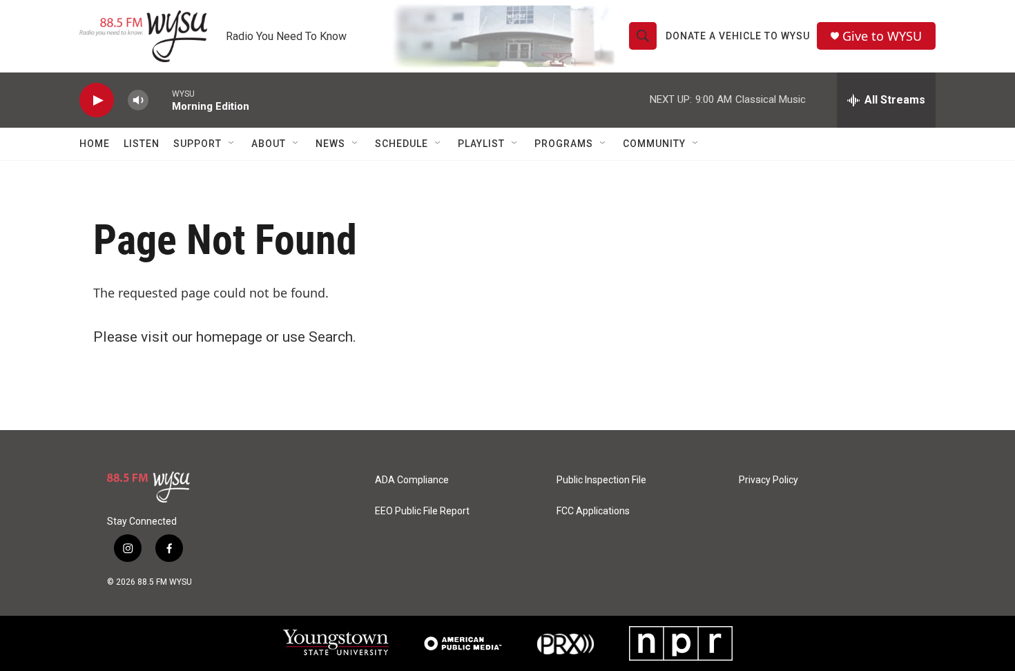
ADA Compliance (412, 480)
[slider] (160, 100)
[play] (97, 100)
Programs (563, 143)
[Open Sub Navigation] (232, 143)
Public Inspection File (601, 480)
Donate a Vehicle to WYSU (738, 35)
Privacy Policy (768, 480)
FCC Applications (593, 511)
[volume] (138, 100)
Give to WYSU (882, 36)
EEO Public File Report (422, 511)
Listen (142, 143)
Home (94, 143)
